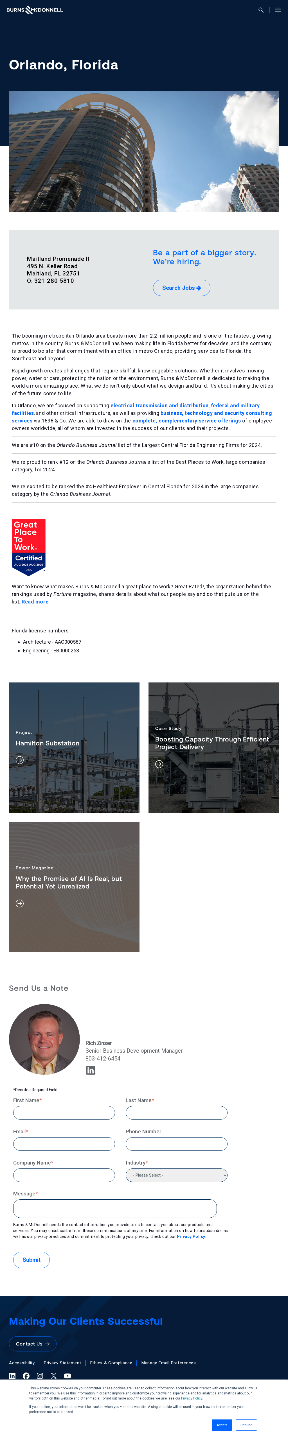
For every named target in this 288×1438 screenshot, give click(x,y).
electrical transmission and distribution (160, 405)
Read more (35, 602)
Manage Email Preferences (168, 1362)
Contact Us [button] (30, 1344)
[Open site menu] (276, 10)
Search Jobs (179, 287)
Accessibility (22, 1362)
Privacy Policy (191, 1398)
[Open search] (263, 10)
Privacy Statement (62, 1362)
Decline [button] (246, 1425)
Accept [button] (222, 1425)
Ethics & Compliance (111, 1362)
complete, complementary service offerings (186, 421)
